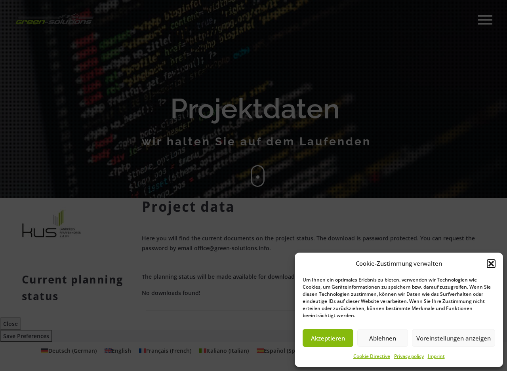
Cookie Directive (371, 356)
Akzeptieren (328, 338)
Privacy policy (409, 356)
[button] (491, 264)
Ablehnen (382, 338)
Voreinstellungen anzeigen (453, 338)
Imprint (436, 356)
